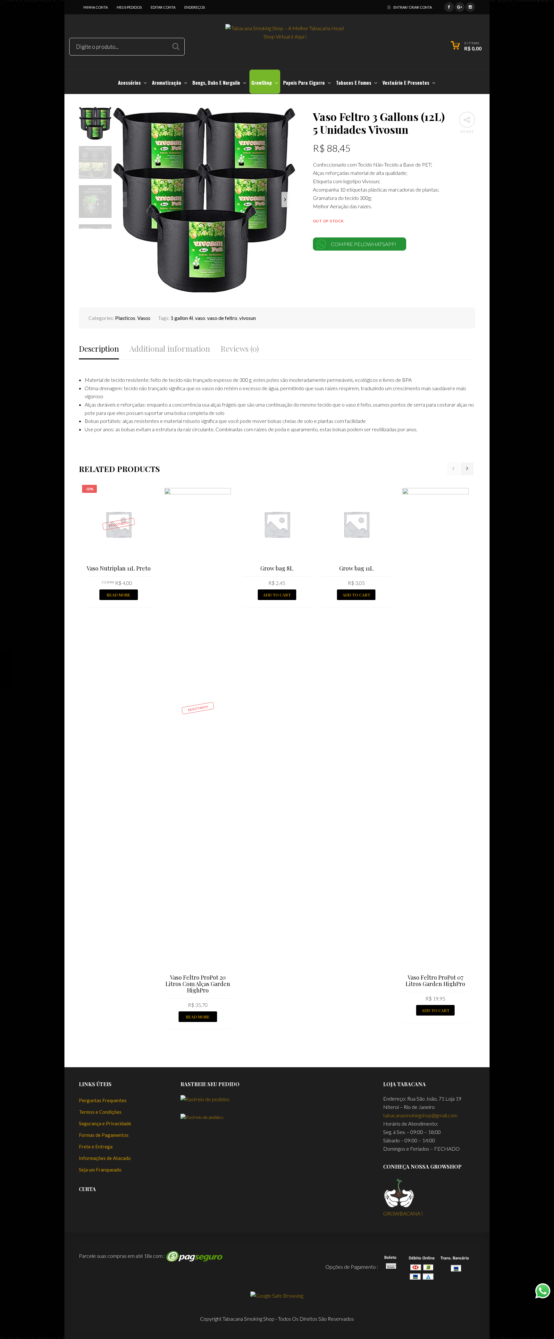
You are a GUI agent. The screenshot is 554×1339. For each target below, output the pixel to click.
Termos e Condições (100, 1112)
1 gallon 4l (182, 318)
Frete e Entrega (96, 1146)
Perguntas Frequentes (103, 1100)
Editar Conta (163, 7)
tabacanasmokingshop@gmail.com (420, 1115)
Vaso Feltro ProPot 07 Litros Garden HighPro (435, 981)
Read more (118, 594)
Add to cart (277, 594)
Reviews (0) (240, 349)
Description (99, 349)
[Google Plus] (460, 6)
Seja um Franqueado (100, 1169)
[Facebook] (449, 6)
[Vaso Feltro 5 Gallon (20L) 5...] (548, 669)
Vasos (143, 318)
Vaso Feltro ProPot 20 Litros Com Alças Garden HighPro (197, 984)
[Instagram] (470, 6)
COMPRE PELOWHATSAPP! (363, 244)
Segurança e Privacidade (105, 1123)
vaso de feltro (222, 318)
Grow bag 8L (276, 568)
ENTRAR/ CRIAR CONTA (412, 7)
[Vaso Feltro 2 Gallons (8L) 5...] (5, 669)
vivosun (247, 318)
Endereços (194, 7)
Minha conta (95, 7)
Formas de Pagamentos (104, 1135)
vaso (200, 318)
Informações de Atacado (105, 1158)
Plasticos (125, 318)
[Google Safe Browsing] (276, 1295)
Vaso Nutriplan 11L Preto (119, 568)
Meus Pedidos (129, 7)
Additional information (170, 349)
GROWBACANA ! (403, 1213)
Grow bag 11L (356, 568)
